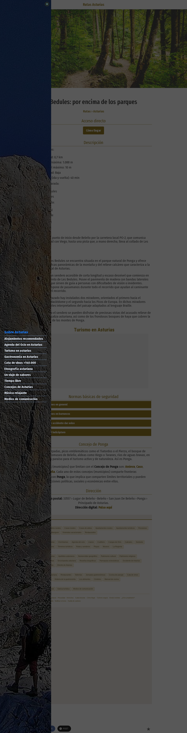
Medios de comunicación (20, 399)
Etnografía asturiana (18, 369)
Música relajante (15, 393)
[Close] (47, 4)
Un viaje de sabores (17, 375)
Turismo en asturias (17, 350)
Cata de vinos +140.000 (20, 362)
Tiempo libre (12, 381)
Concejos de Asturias (18, 387)
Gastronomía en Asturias (21, 356)
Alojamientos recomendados (23, 338)
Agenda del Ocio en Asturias (23, 344)
